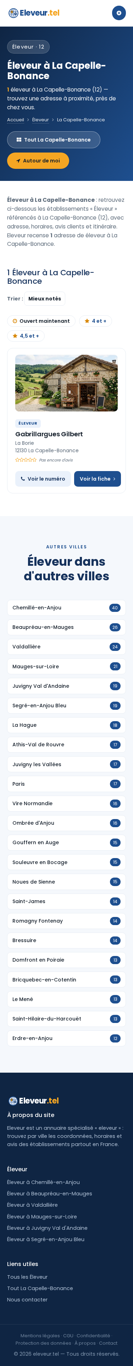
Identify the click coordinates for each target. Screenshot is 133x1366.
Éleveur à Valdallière (32, 1205)
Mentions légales (40, 1335)
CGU (68, 1335)
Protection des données (43, 1343)
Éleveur (40, 119)
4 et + (99, 321)
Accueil (15, 119)
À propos (85, 1343)
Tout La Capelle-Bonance (57, 139)
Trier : (15, 298)
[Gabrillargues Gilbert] (66, 383)
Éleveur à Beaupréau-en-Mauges (49, 1193)
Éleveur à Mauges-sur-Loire (42, 1216)
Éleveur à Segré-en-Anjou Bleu (45, 1239)
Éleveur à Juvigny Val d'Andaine (47, 1228)
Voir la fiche (95, 478)
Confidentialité (93, 1335)
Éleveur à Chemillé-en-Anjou (43, 1182)
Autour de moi (41, 160)
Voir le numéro (46, 478)
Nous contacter (27, 1299)
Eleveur (39, 12)
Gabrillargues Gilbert (49, 434)
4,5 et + (29, 335)
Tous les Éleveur (27, 1277)
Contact (108, 1343)
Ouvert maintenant (45, 321)
